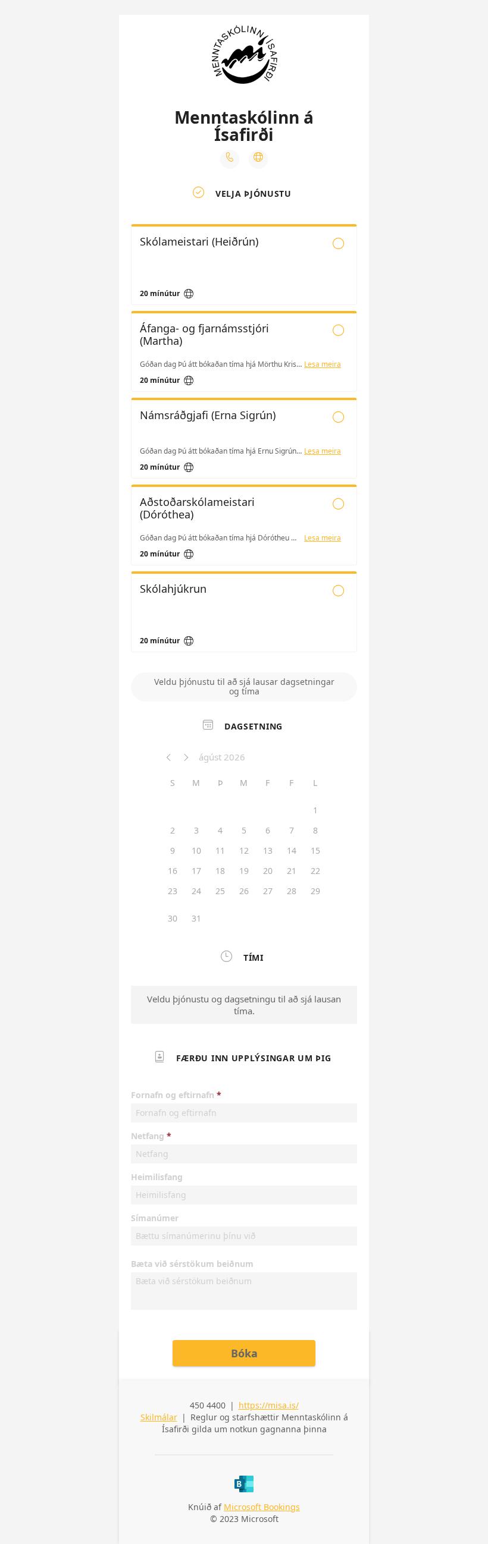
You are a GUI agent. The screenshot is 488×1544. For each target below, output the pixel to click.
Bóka (244, 1353)
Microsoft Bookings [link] (262, 1506)
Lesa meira (322, 364)
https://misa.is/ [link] (269, 1405)
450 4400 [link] (208, 1405)
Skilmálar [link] (158, 1417)
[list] (244, 441)
